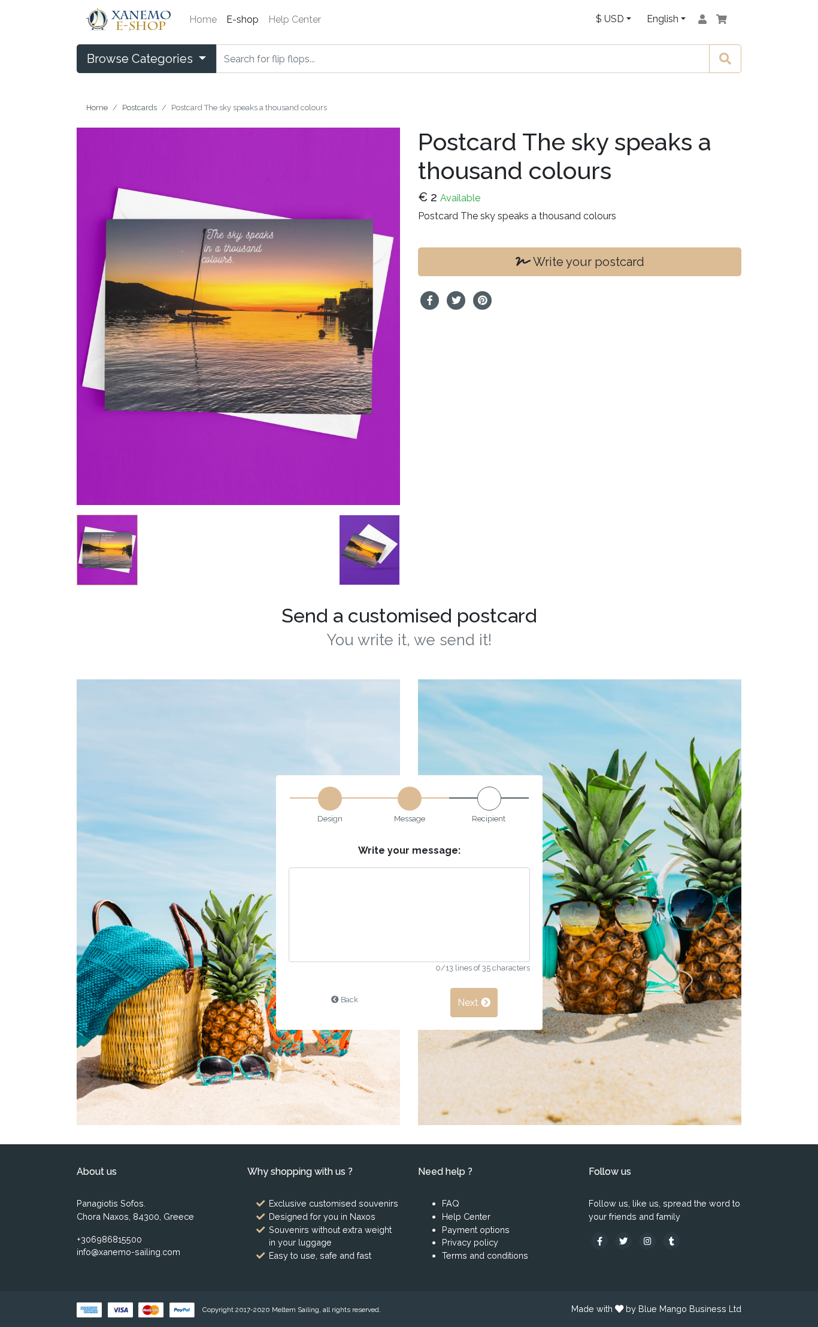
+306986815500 (109, 1239)
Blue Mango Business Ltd (689, 1309)
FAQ (450, 1203)
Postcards (139, 107)
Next (469, 1002)
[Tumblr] (671, 1240)
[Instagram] (649, 1240)
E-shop (242, 19)
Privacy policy (470, 1242)
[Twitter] (625, 1240)
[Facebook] (601, 1240)
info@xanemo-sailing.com (128, 1252)
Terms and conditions (485, 1255)
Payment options (476, 1230)
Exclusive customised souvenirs (333, 1203)
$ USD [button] (610, 19)
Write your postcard (587, 262)
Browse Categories (141, 59)
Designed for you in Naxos (322, 1216)
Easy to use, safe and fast (320, 1255)
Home (203, 19)
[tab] (409, 815)
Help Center (294, 19)
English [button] (662, 19)
